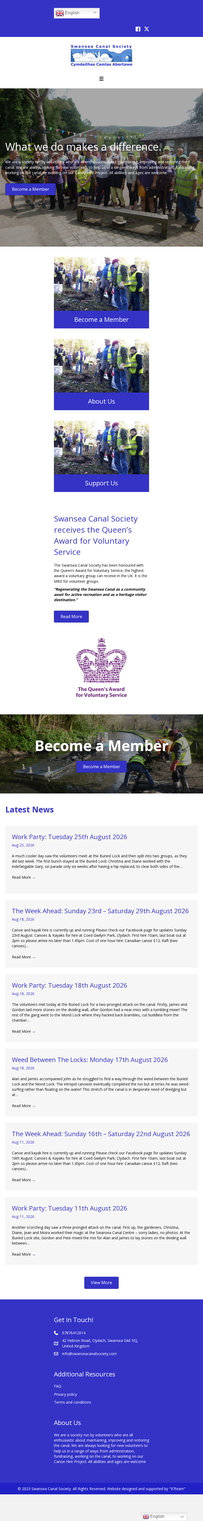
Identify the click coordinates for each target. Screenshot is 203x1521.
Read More (24, 877)
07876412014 (73, 1332)
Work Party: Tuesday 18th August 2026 (69, 985)
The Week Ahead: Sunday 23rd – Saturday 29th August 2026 (100, 910)
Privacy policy (65, 1394)
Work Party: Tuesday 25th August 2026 (69, 836)
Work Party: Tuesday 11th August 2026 (69, 1208)
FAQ (57, 1386)
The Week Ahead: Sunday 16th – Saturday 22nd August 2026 (101, 1133)
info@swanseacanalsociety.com (89, 1353)
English (71, 13)
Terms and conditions (72, 1402)
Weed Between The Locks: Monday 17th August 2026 (90, 1059)
